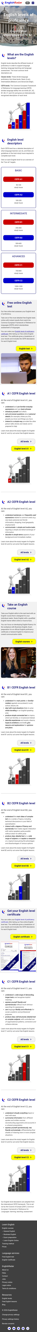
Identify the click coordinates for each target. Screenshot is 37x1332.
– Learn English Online (10, 1240)
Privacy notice (7, 1282)
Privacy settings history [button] (10, 1319)
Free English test (8, 1257)
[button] (33, 3)
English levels (7, 1298)
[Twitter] (9, 1328)
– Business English (9, 1234)
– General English (8, 1231)
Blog (3, 1305)
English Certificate (8, 1260)
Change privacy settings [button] (10, 1315)
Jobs (4, 1279)
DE (28, 3)
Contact (5, 1276)
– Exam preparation (9, 1237)
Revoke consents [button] (8, 1324)
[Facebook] (23, 1328)
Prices (4, 1247)
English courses (7, 1228)
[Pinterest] (18, 1328)
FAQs (4, 1273)
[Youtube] (13, 1328)
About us (5, 1270)
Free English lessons (9, 1301)
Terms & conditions (9, 1288)
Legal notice (6, 1285)
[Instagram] (27, 1328)
